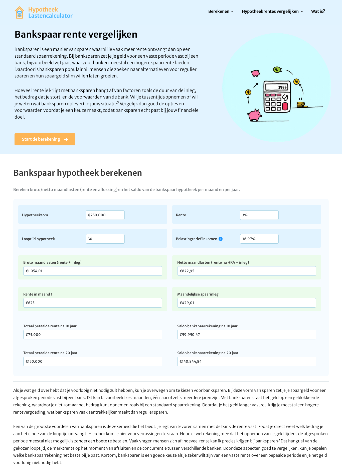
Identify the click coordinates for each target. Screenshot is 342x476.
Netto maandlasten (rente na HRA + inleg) (213, 262)
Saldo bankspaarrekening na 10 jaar (207, 326)
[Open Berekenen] (232, 12)
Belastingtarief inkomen (196, 239)
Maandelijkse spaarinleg (198, 294)
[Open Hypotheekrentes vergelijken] (301, 12)
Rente (181, 215)
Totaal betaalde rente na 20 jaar (50, 353)
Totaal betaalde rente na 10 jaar (50, 326)
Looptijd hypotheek (38, 239)
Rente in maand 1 (37, 294)
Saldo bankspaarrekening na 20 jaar (207, 353)
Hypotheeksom (35, 215)
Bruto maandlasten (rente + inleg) (52, 262)
